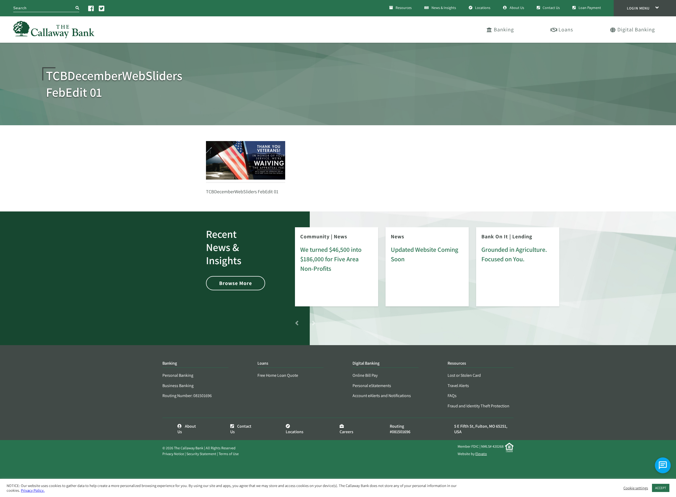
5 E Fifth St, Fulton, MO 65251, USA (480, 429)
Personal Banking (177, 375)
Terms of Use (229, 453)
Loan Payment (590, 7)
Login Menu (638, 8)
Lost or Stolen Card (464, 375)
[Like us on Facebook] (91, 8)
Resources (404, 7)
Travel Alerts (458, 385)
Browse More (235, 283)
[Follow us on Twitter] (102, 8)
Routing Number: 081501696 (187, 395)
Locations (482, 7)
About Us (517, 7)
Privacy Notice (173, 453)
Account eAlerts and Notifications (382, 395)
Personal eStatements (372, 385)
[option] (336, 270)
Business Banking (178, 385)
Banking (504, 29)
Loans (565, 29)
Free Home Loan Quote (277, 375)
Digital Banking (636, 29)
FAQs (452, 395)
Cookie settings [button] (635, 488)
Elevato (481, 453)
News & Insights (443, 7)
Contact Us (551, 7)
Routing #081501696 (400, 429)
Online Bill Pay (365, 375)
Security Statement (201, 453)
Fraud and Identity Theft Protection (478, 406)
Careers (346, 432)
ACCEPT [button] (660, 488)
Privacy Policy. (33, 490)
